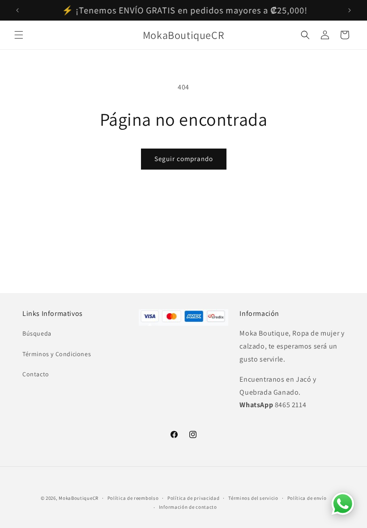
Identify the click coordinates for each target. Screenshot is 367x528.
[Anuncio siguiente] (349, 10)
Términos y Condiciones (56, 354)
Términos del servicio (253, 498)
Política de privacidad (193, 498)
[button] (19, 35)
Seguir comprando (183, 158)
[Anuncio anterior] (17, 10)
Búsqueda (36, 333)
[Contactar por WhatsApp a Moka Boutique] (342, 503)
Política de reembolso (133, 498)
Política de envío (307, 498)
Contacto (35, 374)
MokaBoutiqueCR (78, 498)
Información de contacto (188, 507)
